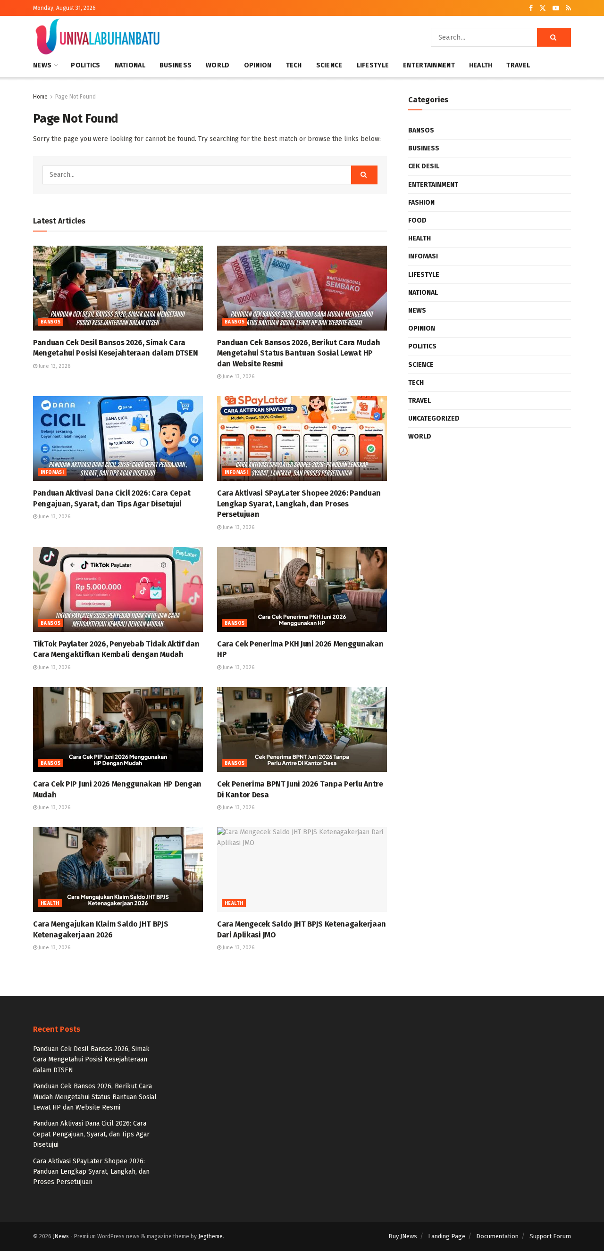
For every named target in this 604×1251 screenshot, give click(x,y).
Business (175, 65)
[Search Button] (554, 37)
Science (329, 65)
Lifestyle (373, 65)
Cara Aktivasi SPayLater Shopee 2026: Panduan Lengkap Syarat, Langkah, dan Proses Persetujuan (299, 504)
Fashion (421, 203)
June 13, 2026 (53, 366)
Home (40, 96)
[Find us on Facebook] (531, 8)
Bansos (50, 322)
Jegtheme (210, 1236)
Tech (294, 65)
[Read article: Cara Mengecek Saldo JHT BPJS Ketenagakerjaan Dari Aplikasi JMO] (302, 869)
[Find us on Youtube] (556, 8)
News (42, 65)
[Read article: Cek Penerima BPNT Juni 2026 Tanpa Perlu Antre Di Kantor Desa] (302, 729)
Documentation (497, 1236)
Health (481, 65)
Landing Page (446, 1236)
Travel (518, 65)
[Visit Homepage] (97, 37)
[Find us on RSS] (568, 8)
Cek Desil (423, 166)
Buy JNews (402, 1236)
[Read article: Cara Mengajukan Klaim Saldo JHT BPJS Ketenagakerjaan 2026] (118, 869)
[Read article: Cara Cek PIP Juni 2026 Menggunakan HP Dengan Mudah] (118, 729)
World (217, 65)
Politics (85, 65)
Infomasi (52, 472)
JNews (61, 1236)
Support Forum (550, 1236)
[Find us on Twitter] (542, 8)
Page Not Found (75, 96)
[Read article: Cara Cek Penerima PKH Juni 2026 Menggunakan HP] (302, 589)
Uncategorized (434, 418)
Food (417, 220)
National (130, 65)
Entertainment (429, 65)
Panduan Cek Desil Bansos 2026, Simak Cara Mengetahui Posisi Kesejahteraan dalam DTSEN (91, 1059)
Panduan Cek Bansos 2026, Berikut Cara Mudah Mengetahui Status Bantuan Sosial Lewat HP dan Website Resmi (298, 353)
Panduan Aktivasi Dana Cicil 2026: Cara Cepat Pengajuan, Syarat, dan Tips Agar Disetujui (91, 1134)
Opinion (258, 65)
